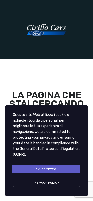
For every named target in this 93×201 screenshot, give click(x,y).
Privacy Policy (46, 183)
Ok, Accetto (46, 169)
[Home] (46, 29)
